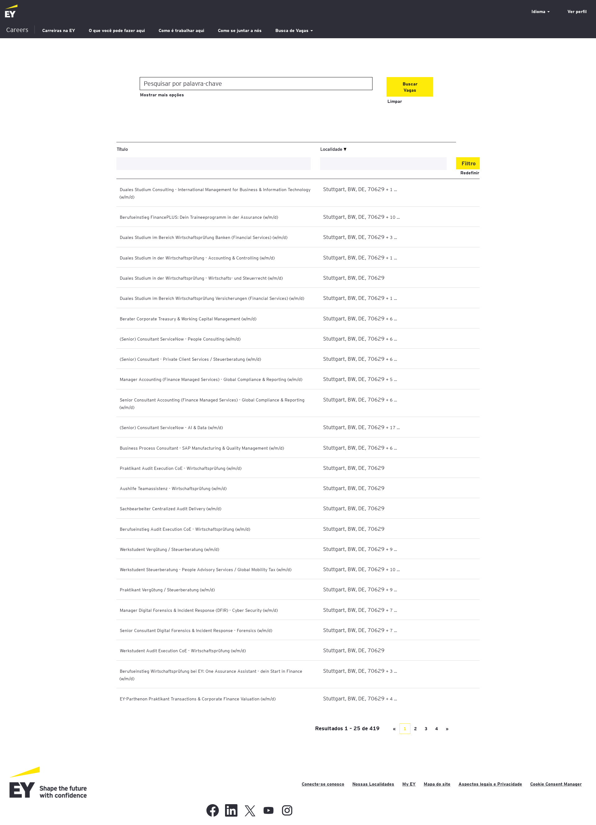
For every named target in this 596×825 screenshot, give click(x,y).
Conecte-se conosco (323, 784)
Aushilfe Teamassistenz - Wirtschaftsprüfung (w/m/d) (173, 488)
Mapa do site (437, 784)
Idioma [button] (539, 11)
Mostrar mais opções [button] (162, 95)
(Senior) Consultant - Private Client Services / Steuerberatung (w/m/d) (190, 359)
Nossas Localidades (373, 784)
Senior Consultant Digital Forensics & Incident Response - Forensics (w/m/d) (196, 630)
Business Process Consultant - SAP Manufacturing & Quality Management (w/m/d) (202, 448)
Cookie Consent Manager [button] (556, 784)
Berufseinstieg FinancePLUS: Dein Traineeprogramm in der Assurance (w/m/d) (199, 217)
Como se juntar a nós (240, 30)
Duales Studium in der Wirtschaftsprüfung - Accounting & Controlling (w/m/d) (197, 257)
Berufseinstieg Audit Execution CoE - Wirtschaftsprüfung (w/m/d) (185, 529)
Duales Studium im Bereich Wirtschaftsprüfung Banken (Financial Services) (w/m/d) (203, 237)
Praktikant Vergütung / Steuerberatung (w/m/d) (167, 589)
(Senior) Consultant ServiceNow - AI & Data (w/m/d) (171, 427)
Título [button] (122, 149)
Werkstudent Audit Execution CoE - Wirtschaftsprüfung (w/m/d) (183, 650)
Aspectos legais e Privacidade (490, 784)
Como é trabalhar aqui (181, 30)
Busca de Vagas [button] (292, 30)
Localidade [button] (332, 149)
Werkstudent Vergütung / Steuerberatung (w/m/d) (169, 549)
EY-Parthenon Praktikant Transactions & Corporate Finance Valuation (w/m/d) (198, 698)
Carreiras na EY (58, 30)
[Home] (11, 11)
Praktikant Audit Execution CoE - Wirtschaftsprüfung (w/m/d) (181, 468)
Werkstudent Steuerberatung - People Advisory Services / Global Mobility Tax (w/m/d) (205, 569)
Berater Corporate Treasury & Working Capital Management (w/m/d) (188, 318)
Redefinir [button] (469, 173)
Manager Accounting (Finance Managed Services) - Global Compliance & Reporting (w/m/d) (211, 379)
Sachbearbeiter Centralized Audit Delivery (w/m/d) (170, 508)
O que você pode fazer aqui (117, 30)
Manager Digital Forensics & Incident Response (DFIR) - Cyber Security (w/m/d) (199, 610)
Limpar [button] (394, 101)
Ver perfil (577, 11)
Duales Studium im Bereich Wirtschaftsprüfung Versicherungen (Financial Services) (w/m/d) (212, 298)
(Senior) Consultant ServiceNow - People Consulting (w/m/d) (180, 338)
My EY (409, 784)
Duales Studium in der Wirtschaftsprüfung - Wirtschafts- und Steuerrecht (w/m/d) (201, 278)
